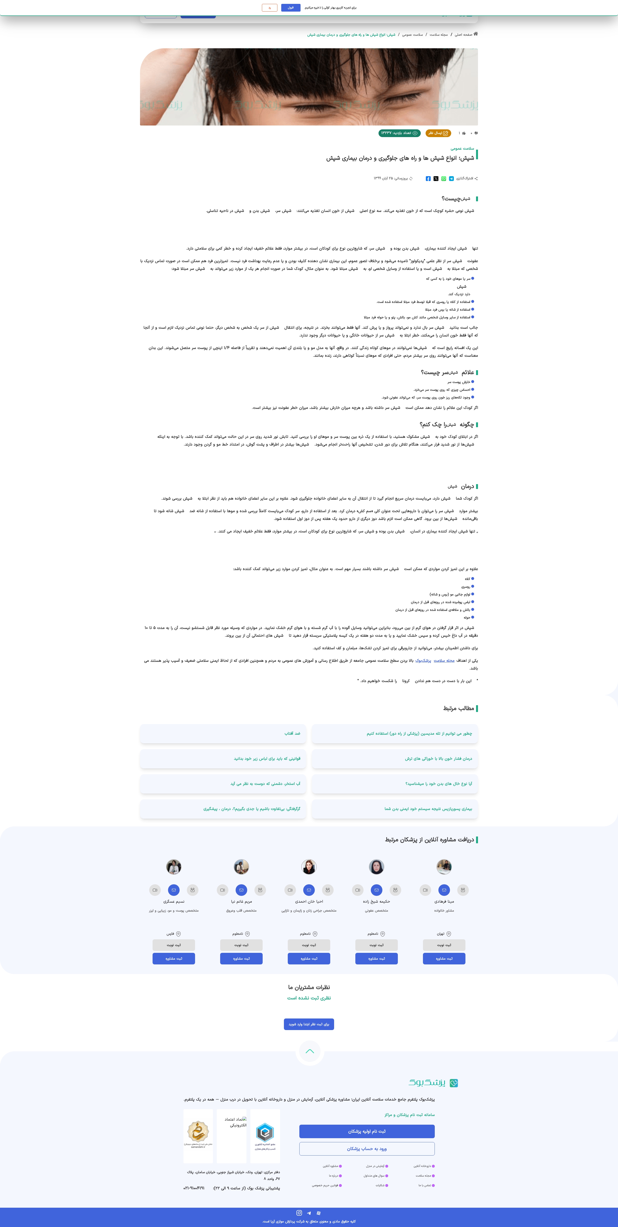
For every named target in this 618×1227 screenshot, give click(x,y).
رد (269, 8)
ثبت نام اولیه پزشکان (367, 1131)
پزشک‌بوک (423, 661)
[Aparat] (319, 1213)
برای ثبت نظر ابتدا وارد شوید (309, 1024)
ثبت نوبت (444, 945)
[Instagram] (299, 1213)
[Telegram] (309, 1213)
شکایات (380, 1185)
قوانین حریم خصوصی (325, 1185)
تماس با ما (425, 1185)
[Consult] (444, 890)
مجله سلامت (444, 661)
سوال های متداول (374, 1176)
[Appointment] (463, 890)
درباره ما (333, 1176)
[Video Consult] (425, 890)
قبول (291, 8)
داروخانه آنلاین (422, 1166)
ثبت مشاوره (444, 958)
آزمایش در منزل (375, 1166)
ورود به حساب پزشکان (367, 1149)
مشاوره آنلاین (330, 1166)
